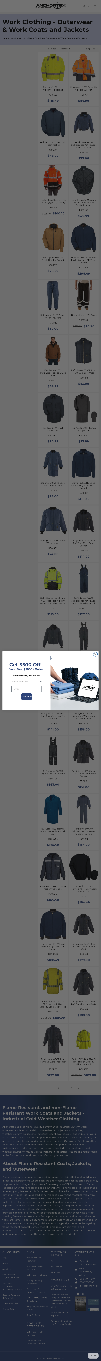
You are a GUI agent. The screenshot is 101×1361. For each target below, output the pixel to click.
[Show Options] (41, 682)
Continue (26, 696)
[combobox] (26, 682)
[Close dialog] (95, 654)
